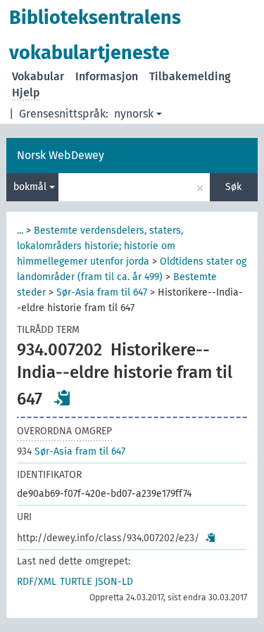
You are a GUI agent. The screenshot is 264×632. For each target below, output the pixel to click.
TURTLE (76, 582)
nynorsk (133, 113)
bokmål (31, 187)
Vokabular (38, 76)
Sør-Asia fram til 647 (101, 292)
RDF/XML (36, 582)
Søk (233, 187)
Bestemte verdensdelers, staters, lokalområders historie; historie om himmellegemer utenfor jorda (100, 246)
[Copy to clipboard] (63, 397)
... (20, 230)
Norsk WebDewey (60, 155)
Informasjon (106, 76)
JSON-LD (114, 582)
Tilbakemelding (190, 76)
